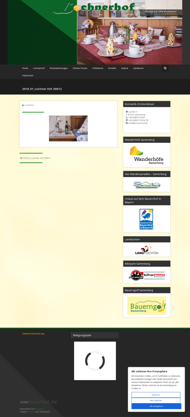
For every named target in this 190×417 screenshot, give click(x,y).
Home (25, 68)
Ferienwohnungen (59, 68)
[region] (156, 389)
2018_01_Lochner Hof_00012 (36, 158)
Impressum (27, 75)
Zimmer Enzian (80, 68)
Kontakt (112, 68)
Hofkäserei (97, 68)
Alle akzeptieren (156, 406)
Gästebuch (138, 68)
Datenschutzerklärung (33, 333)
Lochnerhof (39, 68)
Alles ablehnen (156, 400)
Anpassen (156, 395)
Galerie (124, 68)
